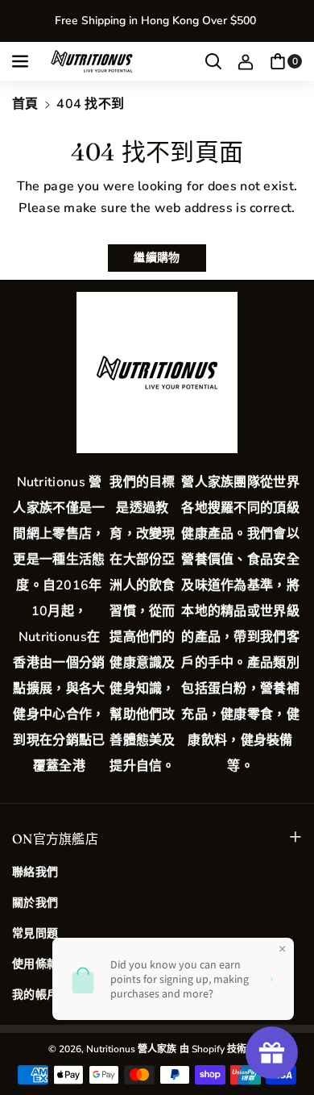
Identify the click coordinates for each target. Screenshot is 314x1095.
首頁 (25, 104)
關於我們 (35, 902)
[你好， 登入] (245, 61)
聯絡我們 (35, 872)
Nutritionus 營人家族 (131, 1049)
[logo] (157, 372)
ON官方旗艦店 (55, 839)
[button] (21, 61)
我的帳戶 (35, 994)
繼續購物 (157, 257)
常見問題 (35, 933)
